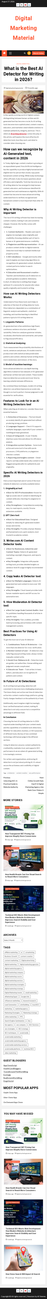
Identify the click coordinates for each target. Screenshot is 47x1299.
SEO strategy (23, 1029)
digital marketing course (13, 976)
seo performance (34, 773)
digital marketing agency (13, 968)
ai (21, 952)
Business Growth (11, 956)
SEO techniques (10, 1033)
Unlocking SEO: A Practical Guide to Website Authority (10, 782)
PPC (21, 1017)
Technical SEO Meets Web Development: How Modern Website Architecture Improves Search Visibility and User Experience (23, 1232)
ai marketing (30, 952)
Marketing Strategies (12, 1013)
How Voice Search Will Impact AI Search (23, 1274)
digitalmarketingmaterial (14, 88)
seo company (21, 1025)
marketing (8, 1009)
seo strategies (10, 1029)
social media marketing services (16, 1045)
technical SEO (29, 1049)
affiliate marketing (11, 952)
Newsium (31, 1296)
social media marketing (13, 1037)
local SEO (35, 1005)
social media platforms (12, 1049)
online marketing (11, 1017)
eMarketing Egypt (11, 997)
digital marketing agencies (29, 964)
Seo (29, 1021)
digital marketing (11, 964)
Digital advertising (27, 960)
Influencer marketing (12, 1001)
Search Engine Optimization (14, 1021)
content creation (21, 773)
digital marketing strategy (14, 988)
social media (24, 1033)
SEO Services (34, 1025)
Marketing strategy (30, 1013)
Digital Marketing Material (23, 28)
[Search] (24, 53)
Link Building (24, 1005)
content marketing (11, 960)
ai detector (11, 773)
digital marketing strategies (14, 984)
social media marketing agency (15, 1041)
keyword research (29, 1001)
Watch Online (38, 53)
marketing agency (21, 1009)
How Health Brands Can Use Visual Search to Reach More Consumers (23, 875)
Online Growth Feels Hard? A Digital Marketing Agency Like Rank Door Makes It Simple (34, 785)
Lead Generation (11, 1005)
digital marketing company (14, 972)
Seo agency (9, 1025)
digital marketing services (14, 980)
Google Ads (25, 997)
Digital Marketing (23, 64)
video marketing (10, 1053)
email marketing (31, 993)
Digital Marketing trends (13, 993)
